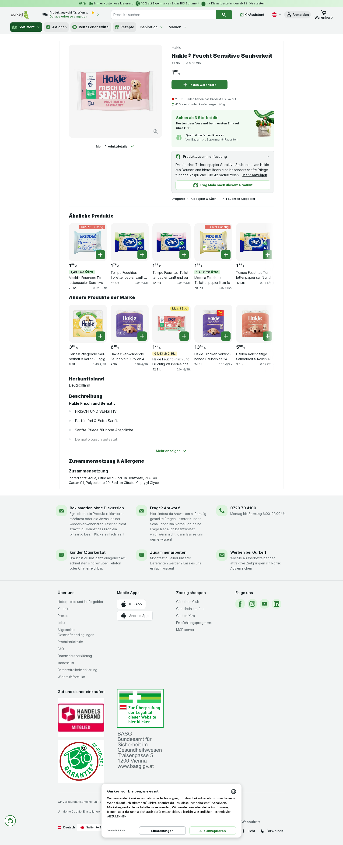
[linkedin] (276, 604)
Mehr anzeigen (254, 175)
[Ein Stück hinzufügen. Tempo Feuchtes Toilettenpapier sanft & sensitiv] (142, 254)
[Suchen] (224, 14)
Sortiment (27, 27)
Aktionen (59, 27)
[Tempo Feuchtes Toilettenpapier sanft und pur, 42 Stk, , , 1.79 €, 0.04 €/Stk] (171, 242)
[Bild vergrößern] (155, 131)
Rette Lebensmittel (94, 27)
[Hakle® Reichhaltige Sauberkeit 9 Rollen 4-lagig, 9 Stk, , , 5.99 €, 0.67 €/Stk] (255, 324)
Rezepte (127, 27)
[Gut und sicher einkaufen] (81, 761)
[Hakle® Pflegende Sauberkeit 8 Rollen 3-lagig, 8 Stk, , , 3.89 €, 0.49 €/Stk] (88, 324)
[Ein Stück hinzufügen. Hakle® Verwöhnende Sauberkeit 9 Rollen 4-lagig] (142, 336)
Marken (175, 27)
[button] (297, 14)
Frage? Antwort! (165, 508)
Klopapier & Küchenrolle (205, 199)
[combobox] (163, 14)
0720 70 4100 (243, 508)
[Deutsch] (276, 14)
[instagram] (252, 604)
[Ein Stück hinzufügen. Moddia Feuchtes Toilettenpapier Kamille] (226, 254)
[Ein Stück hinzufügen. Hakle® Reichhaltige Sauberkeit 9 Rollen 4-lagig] (267, 336)
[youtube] (264, 604)
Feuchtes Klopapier (241, 199)
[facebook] (240, 604)
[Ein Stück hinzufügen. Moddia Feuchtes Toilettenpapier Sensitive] (100, 254)
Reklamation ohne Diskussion (97, 508)
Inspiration (149, 27)
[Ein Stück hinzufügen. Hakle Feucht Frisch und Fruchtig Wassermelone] (184, 336)
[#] (140, 708)
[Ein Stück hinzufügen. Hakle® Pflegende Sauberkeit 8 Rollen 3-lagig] (100, 336)
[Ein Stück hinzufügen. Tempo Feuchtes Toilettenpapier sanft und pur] (184, 254)
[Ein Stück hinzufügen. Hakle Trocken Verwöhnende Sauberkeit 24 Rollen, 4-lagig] (226, 336)
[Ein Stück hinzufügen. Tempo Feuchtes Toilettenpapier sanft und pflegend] (267, 254)
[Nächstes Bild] (264, 241)
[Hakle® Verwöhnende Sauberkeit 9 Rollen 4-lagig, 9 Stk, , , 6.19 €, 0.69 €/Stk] (130, 324)
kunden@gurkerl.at (88, 552)
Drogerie (178, 199)
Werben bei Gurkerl (248, 552)
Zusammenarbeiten (168, 552)
